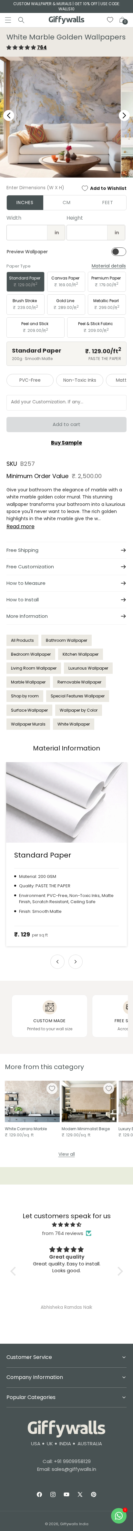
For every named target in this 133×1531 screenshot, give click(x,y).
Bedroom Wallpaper (31, 654)
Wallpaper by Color (78, 710)
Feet (107, 202)
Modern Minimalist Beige (86, 1129)
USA (35, 1443)
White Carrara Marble (26, 1129)
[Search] (21, 20)
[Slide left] (57, 962)
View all (66, 1154)
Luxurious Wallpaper (88, 668)
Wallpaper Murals (28, 724)
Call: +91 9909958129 (67, 1461)
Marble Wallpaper (28, 682)
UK (50, 1443)
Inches (25, 202)
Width (13, 218)
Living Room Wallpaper (33, 668)
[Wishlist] (110, 20)
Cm (67, 202)
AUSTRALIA (89, 1443)
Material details (109, 266)
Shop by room (25, 696)
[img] (67, 1224)
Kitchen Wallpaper (80, 654)
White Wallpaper (73, 724)
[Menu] (8, 20)
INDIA (65, 1443)
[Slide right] (75, 962)
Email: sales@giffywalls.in (66, 1469)
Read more (20, 526)
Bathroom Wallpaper (66, 640)
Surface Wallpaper (29, 710)
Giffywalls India (74, 1523)
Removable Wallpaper (79, 682)
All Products (22, 640)
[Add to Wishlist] (52, 1088)
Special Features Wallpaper (78, 696)
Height (74, 218)
